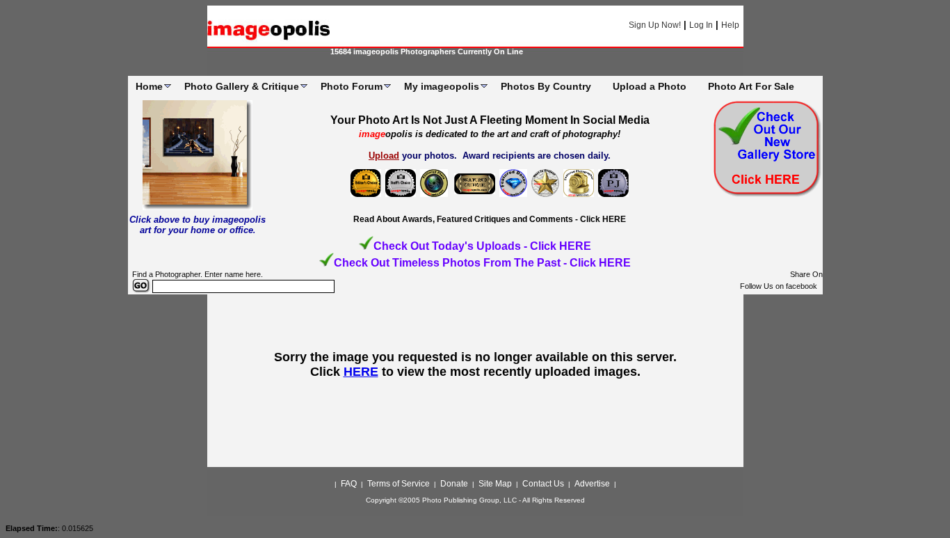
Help (730, 25)
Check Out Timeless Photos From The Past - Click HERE (482, 263)
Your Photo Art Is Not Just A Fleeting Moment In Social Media (490, 120)
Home (149, 86)
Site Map (495, 484)
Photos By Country (546, 86)
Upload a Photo (649, 86)
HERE (361, 372)
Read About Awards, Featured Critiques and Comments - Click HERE (489, 219)
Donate (454, 484)
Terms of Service (398, 484)
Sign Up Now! (655, 25)
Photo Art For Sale (751, 86)
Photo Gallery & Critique (241, 86)
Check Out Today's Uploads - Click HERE (482, 246)
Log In (701, 25)
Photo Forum (352, 86)
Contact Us (543, 484)
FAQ (349, 484)
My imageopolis (441, 86)
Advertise (592, 484)
